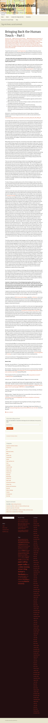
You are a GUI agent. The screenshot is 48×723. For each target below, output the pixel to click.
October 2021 (36, 570)
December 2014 (36, 713)
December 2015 (36, 693)
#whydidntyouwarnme (32, 38)
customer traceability (14, 41)
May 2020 (35, 601)
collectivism (7, 41)
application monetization (9, 39)
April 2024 (35, 533)
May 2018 (35, 639)
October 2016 (36, 676)
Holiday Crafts (9, 470)
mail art (27, 553)
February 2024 (36, 535)
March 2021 (36, 583)
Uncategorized (9, 494)
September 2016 (37, 678)
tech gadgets (14, 46)
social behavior (28, 45)
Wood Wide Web (12, 47)
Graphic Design (9, 467)
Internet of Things (14, 43)
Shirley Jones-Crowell (10, 509)
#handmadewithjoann (23, 541)
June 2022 (35, 554)
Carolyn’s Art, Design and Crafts (17, 17)
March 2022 (36, 560)
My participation (29, 69)
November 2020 (36, 591)
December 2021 (36, 566)
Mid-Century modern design (21, 297)
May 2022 (35, 556)
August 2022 (36, 552)
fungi (31, 42)
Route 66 (8, 488)
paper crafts (22, 564)
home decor (23, 553)
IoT (18, 43)
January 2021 (36, 587)
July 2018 (35, 635)
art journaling (28, 546)
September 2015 (37, 699)
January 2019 (36, 628)
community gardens (38, 352)
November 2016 (36, 674)
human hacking (8, 43)
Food (7, 463)
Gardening (8, 465)
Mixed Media (8, 476)
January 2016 (36, 691)
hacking (40, 42)
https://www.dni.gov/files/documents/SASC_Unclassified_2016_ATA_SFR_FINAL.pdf (23, 117)
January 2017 (36, 670)
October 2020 (36, 593)
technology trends (20, 46)
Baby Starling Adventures (16, 504)
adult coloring (23, 546)
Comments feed (5, 529)
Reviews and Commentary (21, 38)
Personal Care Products (10, 482)
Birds (14, 38)
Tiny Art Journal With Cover (23, 519)
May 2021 (35, 579)
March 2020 (36, 604)
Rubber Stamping (9, 490)
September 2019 (37, 616)
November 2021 (36, 568)
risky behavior (37, 43)
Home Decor (8, 472)
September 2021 (37, 572)
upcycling (21, 581)
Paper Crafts (8, 480)
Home (2, 17)
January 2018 (36, 647)
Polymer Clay (8, 484)
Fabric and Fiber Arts (10, 461)
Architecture (8, 447)
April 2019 (35, 624)
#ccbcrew (26, 539)
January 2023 (36, 546)
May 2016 (35, 684)
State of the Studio (15, 507)
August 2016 (36, 680)
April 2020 (35, 602)
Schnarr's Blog (22, 569)
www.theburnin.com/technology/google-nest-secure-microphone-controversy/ (22, 397)
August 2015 (36, 701)
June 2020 (35, 599)
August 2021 (36, 574)
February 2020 (36, 606)
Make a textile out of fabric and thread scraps (20, 506)
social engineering (34, 45)
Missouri (23, 557)
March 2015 (36, 709)
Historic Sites (8, 468)
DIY (25, 550)
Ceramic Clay (8, 455)
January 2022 (36, 564)
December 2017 (36, 649)
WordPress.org (5, 531)
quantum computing (30, 43)
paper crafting (22, 562)
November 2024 (36, 525)
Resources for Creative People (7, 19)
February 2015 (36, 711)
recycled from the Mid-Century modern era (31, 310)
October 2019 (36, 614)
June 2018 (35, 637)
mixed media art (24, 559)
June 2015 (35, 705)
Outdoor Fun (8, 478)
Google (37, 42)
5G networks (38, 38)
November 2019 (36, 612)
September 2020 (37, 595)
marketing (23, 554)
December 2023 (36, 539)
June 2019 (35, 622)
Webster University (35, 46)
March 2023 (36, 545)
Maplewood (20, 554)
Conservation (8, 457)
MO (28, 559)
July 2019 (35, 620)
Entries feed (4, 527)
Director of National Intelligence (30, 41)
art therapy (20, 547)
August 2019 (36, 618)
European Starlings (11, 195)
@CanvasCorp (25, 544)
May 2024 (35, 531)
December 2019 (36, 610)
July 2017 (35, 658)
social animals (22, 45)
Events (7, 459)
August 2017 (36, 657)
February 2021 (36, 585)
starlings (40, 45)
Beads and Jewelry (10, 451)
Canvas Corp (23, 547)
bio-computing (30, 39)
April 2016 (35, 685)
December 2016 (36, 672)
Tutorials (8, 492)
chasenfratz (8, 506)
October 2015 (36, 697)
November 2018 (36, 629)
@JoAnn (19, 546)
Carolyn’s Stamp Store (11, 436)
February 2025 (36, 523)
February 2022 (36, 562)
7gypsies (21, 544)
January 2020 (36, 608)
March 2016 (36, 687)
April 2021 (35, 581)
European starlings (15, 42)
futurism (33, 42)
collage (23, 550)
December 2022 (36, 548)
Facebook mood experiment (24, 42)
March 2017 (36, 666)
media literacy (26, 556)
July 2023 (35, 541)
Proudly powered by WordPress (11, 720)
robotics (6, 45)
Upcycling (8, 496)
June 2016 (35, 682)
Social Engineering (22, 51)
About (7, 17)
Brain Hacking (35, 39)
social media (23, 576)
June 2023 (35, 543)
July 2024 (35, 527)
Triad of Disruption (27, 46)
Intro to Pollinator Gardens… (23, 521)
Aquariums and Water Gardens (12, 445)
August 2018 (36, 633)
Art (7, 449)
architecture (34, 297)
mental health (20, 557)
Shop (17, 19)
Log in (3, 525)
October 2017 (36, 653)
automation (25, 39)
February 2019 (36, 626)
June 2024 (35, 529)
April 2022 (35, 558)
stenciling (25, 579)
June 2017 (35, 660)
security (10, 45)
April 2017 (35, 664)
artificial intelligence (18, 39)
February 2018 (36, 645)
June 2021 (35, 577)
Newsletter (28, 17)
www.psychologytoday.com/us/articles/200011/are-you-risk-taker (24, 407)
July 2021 (35, 575)
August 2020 (36, 597)
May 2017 (35, 662)
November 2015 (36, 695)
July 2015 (35, 703)
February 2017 (36, 668)
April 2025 (35, 521)
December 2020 (36, 589)
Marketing (8, 474)
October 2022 (36, 550)
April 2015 (35, 707)
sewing (19, 576)
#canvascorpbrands (21, 539)
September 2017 (37, 655)
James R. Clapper (23, 43)
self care (26, 574)
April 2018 (35, 641)
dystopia (9, 42)
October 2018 (36, 631)
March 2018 (36, 643)
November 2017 (36, 651)
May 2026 (35, 519)
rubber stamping (24, 567)
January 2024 (36, 537)
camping (40, 39)
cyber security (21, 41)
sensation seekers (15, 45)
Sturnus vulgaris (8, 46)
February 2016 (36, 689)
